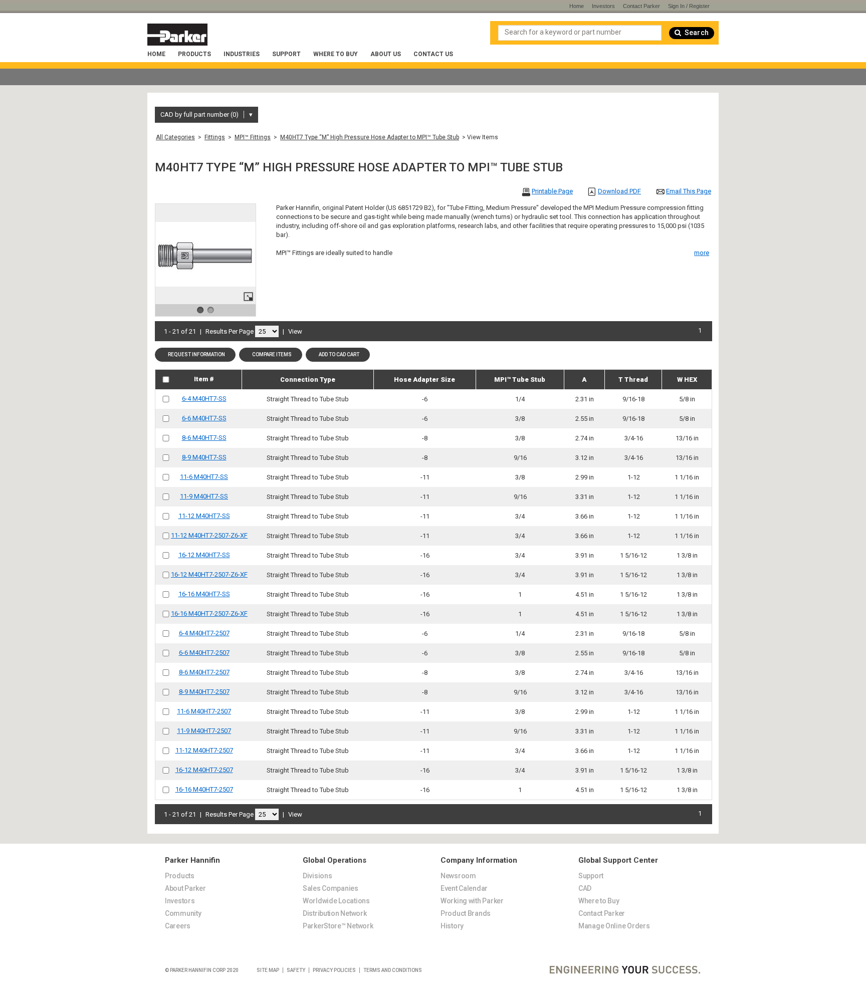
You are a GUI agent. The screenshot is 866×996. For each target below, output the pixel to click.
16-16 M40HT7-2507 (204, 789)
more (701, 253)
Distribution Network (334, 913)
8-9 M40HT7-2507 (204, 691)
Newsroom (458, 876)
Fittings (214, 137)
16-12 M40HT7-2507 (204, 770)
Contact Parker (641, 6)
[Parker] (177, 35)
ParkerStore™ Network (338, 926)
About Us (385, 54)
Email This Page (688, 191)
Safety (296, 970)
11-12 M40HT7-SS (204, 516)
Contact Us (433, 54)
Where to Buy (335, 54)
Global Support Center (618, 860)
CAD (584, 888)
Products (194, 54)
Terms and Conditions (392, 970)
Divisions (317, 876)
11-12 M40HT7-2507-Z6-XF (209, 535)
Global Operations (334, 860)
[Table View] (320, 331)
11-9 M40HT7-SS (204, 496)
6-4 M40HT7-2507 (204, 633)
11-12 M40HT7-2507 (204, 750)
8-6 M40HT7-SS (204, 437)
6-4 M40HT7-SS (204, 398)
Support (286, 54)
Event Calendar (464, 888)
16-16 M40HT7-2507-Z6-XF (209, 613)
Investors (603, 6)
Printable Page (552, 191)
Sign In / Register (689, 6)
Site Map (268, 970)
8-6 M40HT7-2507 (204, 672)
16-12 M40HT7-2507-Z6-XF (209, 574)
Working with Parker (472, 901)
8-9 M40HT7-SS (204, 457)
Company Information (479, 860)
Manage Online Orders (614, 926)
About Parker (185, 888)
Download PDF (619, 191)
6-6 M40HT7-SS (204, 418)
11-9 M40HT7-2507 (204, 730)
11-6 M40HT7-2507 (204, 711)
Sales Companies (330, 888)
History (452, 926)
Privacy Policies (334, 970)
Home (156, 54)
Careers (177, 926)
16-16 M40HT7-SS (204, 594)
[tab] (226, 854)
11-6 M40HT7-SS (204, 476)
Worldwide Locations (336, 901)
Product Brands (466, 913)
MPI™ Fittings (253, 137)
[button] (195, 355)
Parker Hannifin (192, 860)
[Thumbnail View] (309, 331)
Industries (242, 54)
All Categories (175, 137)
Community (183, 913)
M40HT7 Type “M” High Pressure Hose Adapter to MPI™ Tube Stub (369, 137)
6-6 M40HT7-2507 (204, 652)
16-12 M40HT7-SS (204, 555)
